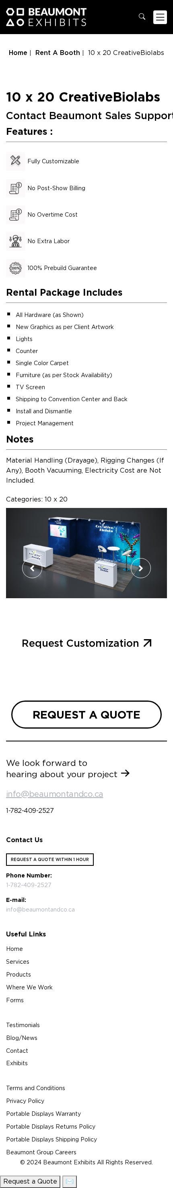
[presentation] (32, 568)
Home (18, 53)
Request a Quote (30, 1181)
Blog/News (21, 1038)
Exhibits (17, 1063)
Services (17, 962)
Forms (15, 1000)
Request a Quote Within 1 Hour (50, 859)
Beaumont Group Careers (41, 1152)
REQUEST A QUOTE (86, 714)
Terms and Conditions (35, 1088)
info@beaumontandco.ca (54, 794)
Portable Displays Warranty (43, 1114)
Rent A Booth (57, 53)
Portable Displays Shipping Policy (51, 1139)
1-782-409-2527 (30, 810)
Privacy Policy (25, 1101)
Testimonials (23, 1025)
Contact (17, 1051)
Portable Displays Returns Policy (50, 1126)
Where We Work (29, 987)
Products (18, 974)
